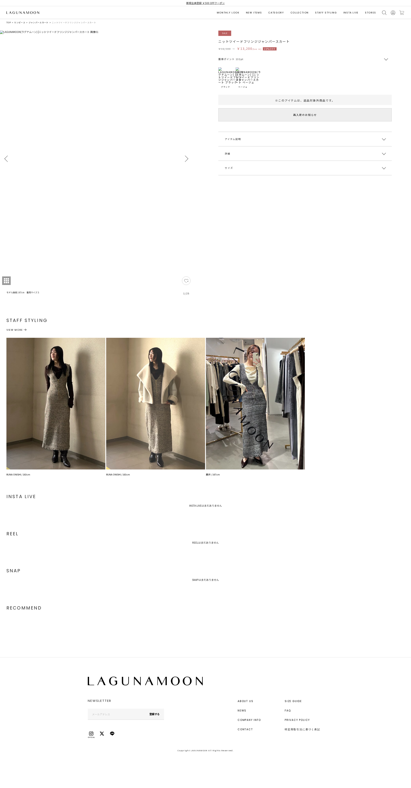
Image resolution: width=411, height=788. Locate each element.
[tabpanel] (96, 165)
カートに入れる (402, 13)
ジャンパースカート (39, 22)
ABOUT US (245, 701)
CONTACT (245, 729)
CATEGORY (276, 12)
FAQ (288, 710)
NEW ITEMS (254, 12)
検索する (384, 13)
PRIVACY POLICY (297, 720)
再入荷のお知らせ (305, 115)
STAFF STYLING (326, 12)
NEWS (242, 710)
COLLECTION (299, 12)
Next (186, 158)
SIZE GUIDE (293, 701)
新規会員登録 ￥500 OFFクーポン (205, 3)
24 (186, 280)
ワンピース (19, 22)
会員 (393, 13)
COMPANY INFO (249, 720)
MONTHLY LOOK (228, 12)
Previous (6, 158)
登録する (154, 714)
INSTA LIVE (351, 12)
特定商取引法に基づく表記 (302, 729)
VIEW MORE (14, 330)
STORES (370, 12)
